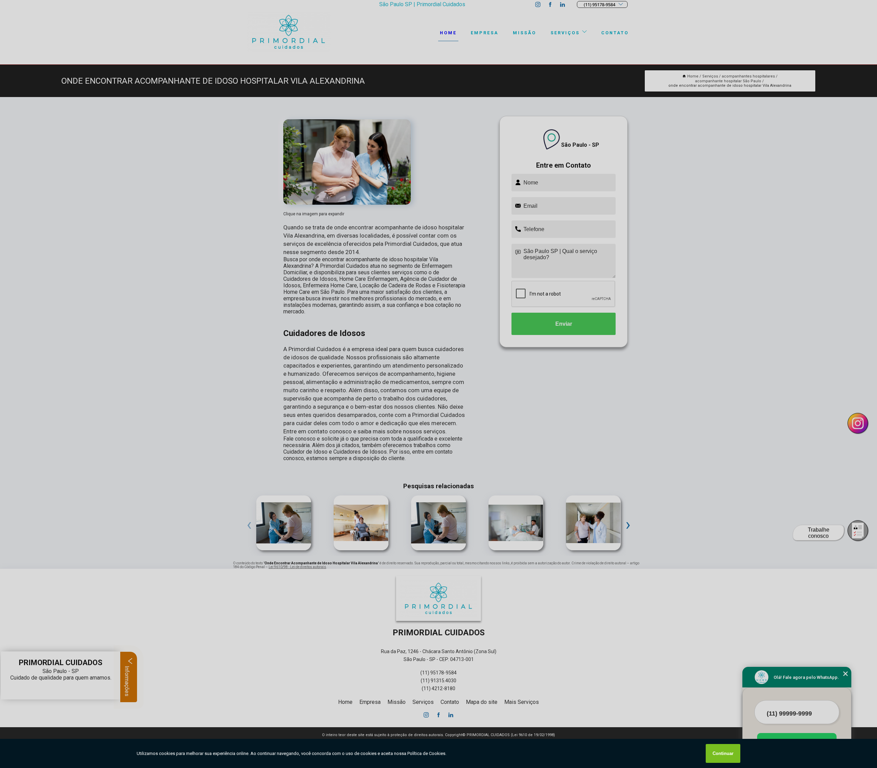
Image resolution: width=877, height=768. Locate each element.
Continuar (723, 753)
